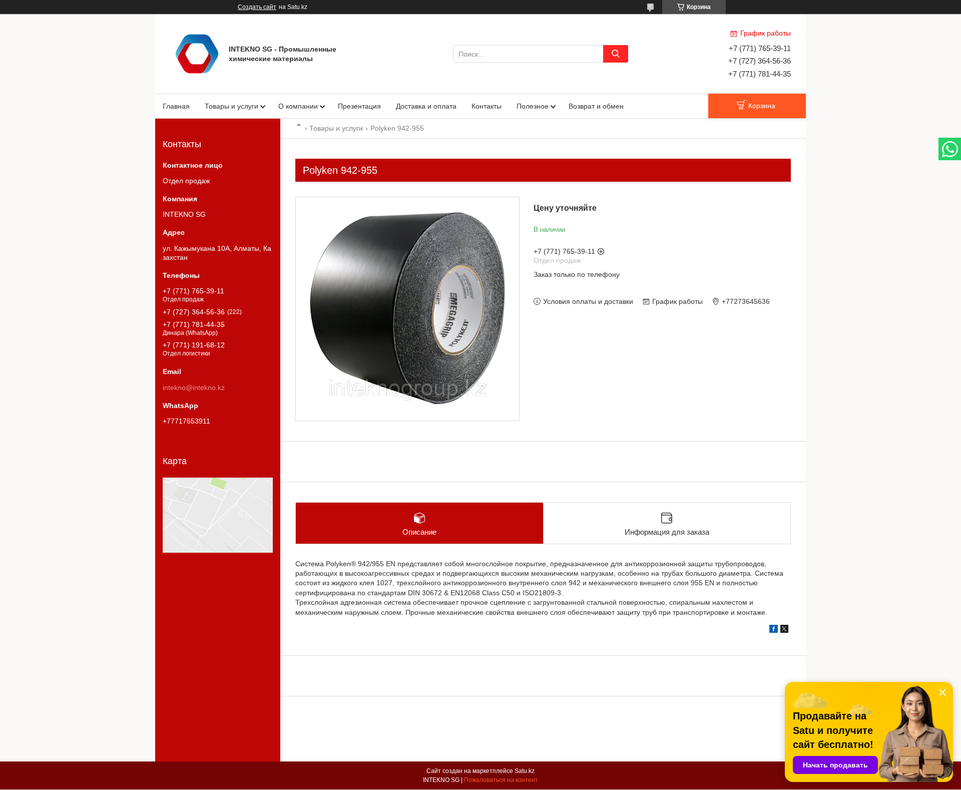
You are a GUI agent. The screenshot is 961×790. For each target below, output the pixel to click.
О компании (298, 106)
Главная (176, 106)
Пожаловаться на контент (501, 779)
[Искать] (615, 54)
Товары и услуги (231, 106)
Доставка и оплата (426, 106)
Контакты (486, 106)
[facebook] (773, 630)
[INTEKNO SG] (197, 53)
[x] (784, 630)
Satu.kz (525, 770)
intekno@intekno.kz (194, 387)
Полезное (533, 106)
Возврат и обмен (596, 106)
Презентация (359, 106)
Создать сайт (257, 7)
